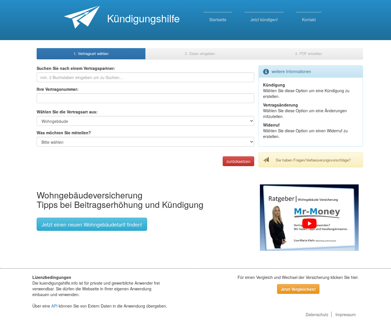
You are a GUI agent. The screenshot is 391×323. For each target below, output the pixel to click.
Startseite (217, 19)
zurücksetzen (238, 161)
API (54, 306)
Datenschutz (317, 314)
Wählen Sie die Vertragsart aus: (67, 112)
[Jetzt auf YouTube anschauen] (309, 223)
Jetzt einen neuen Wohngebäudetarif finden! (92, 224)
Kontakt (309, 19)
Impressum (345, 314)
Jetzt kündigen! (264, 19)
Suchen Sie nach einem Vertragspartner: (76, 68)
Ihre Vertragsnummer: (57, 89)
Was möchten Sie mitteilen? (64, 132)
